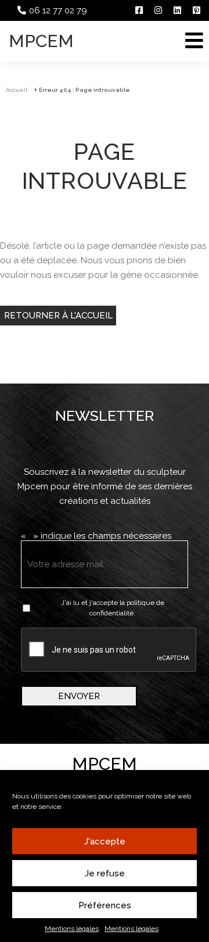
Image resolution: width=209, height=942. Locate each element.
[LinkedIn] (177, 10)
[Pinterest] (196, 10)
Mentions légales (72, 929)
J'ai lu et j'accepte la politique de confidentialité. (112, 608)
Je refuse (105, 873)
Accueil (16, 90)
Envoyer (79, 696)
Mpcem (41, 41)
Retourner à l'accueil (58, 315)
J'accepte (104, 841)
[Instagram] (158, 10)
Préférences (104, 905)
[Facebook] (139, 10)
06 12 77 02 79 (58, 10)
